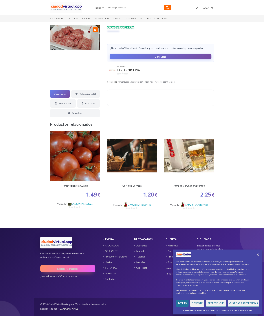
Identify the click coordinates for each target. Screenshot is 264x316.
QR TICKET (72, 18)
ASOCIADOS (56, 18)
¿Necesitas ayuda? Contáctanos (57, 276)
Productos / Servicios (95, 18)
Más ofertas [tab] (64, 103)
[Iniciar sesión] (197, 9)
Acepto (182, 303)
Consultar (160, 56)
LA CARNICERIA (128, 70)
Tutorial (140, 256)
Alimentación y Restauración (130, 82)
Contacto (160, 18)
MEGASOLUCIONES (68, 308)
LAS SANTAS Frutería (82, 203)
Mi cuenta (173, 245)
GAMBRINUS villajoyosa (139, 204)
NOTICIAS (145, 18)
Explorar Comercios (67, 268)
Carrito (171, 251)
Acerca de (170, 268)
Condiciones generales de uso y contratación (201, 310)
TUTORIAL (130, 18)
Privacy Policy (227, 310)
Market (117, 18)
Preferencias (216, 303)
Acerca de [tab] (90, 103)
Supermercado (168, 82)
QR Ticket (141, 267)
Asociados (141, 245)
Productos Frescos (152, 82)
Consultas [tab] (76, 113)
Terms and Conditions (243, 310)
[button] (257, 254)
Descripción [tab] (60, 94)
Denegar (197, 303)
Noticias (140, 262)
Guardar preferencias (243, 303)
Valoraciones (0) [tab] (87, 94)
